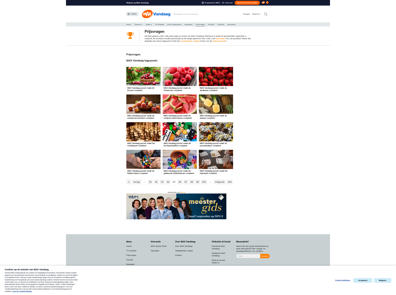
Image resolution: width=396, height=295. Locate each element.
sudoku (196, 41)
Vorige (136, 182)
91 (150, 182)
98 (191, 182)
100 (204, 182)
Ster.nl (182, 192)
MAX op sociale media (218, 261)
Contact (178, 255)
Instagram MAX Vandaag (218, 254)
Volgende (220, 182)
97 (185, 182)
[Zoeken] (265, 14)
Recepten (189, 24)
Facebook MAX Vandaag (218, 247)
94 (168, 182)
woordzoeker (187, 41)
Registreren (256, 14)
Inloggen (246, 14)
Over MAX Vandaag (183, 246)
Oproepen (231, 24)
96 (180, 182)
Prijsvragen (200, 24)
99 (197, 182)
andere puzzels (219, 41)
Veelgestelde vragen (184, 250)
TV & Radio (159, 24)
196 (230, 182)
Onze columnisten (174, 24)
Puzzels (211, 24)
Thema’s (137, 24)
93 (162, 182)
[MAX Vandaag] (156, 14)
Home (128, 24)
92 (156, 182)
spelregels (220, 38)
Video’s (149, 24)
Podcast (220, 24)
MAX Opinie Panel (159, 246)
